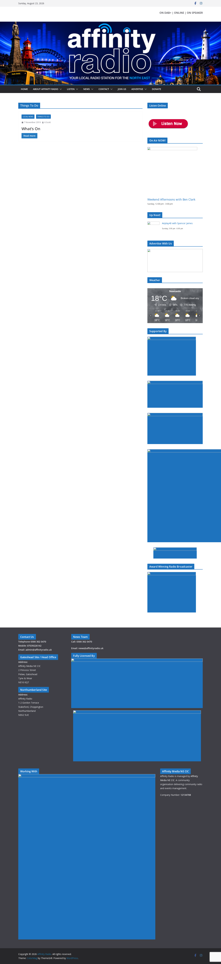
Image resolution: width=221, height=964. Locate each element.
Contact (104, 89)
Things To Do (43, 116)
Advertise (137, 89)
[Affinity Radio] (110, 24)
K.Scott (47, 122)
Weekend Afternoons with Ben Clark (171, 199)
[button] (60, 89)
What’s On (31, 128)
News (86, 89)
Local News (28, 116)
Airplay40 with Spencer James (177, 223)
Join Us (122, 89)
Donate (156, 89)
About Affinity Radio (45, 89)
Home (24, 89)
